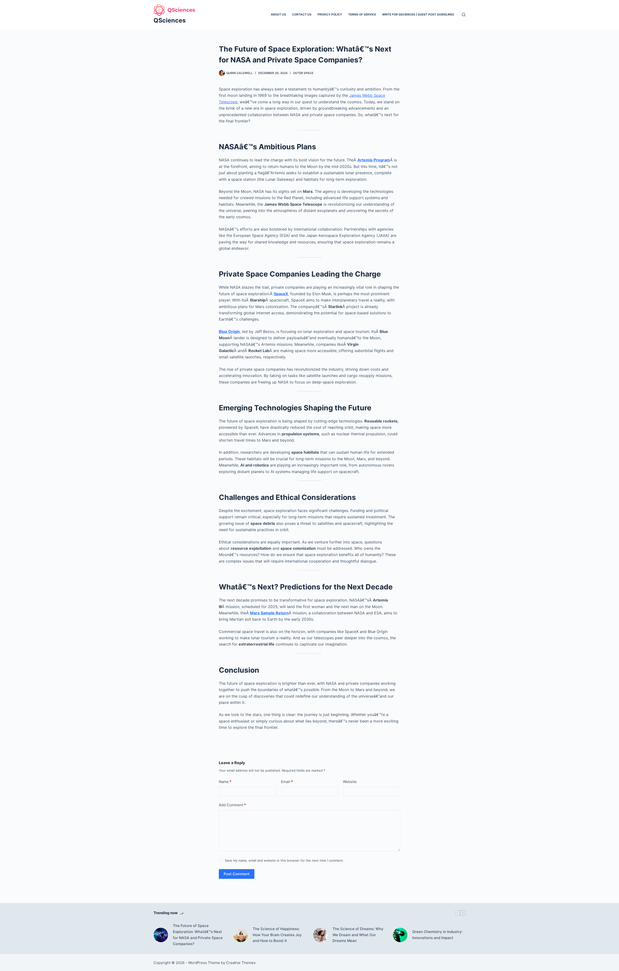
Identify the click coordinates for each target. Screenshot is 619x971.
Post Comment (237, 874)
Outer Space (303, 73)
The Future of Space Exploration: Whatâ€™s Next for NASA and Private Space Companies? (198, 934)
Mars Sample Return (269, 612)
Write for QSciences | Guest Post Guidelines (418, 14)
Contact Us (301, 14)
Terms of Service (362, 14)
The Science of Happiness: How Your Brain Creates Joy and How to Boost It (277, 934)
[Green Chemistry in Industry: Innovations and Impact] (400, 935)
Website (350, 781)
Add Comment (232, 805)
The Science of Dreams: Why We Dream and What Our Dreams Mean (357, 934)
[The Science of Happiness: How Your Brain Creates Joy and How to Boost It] (240, 935)
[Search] (463, 14)
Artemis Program (373, 160)
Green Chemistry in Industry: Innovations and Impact (437, 934)
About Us (278, 14)
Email (287, 781)
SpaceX (281, 293)
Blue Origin (229, 331)
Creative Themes (241, 962)
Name (225, 781)
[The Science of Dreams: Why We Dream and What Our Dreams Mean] (320, 935)
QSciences (170, 20)
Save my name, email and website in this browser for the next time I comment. (284, 860)
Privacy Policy (329, 14)
